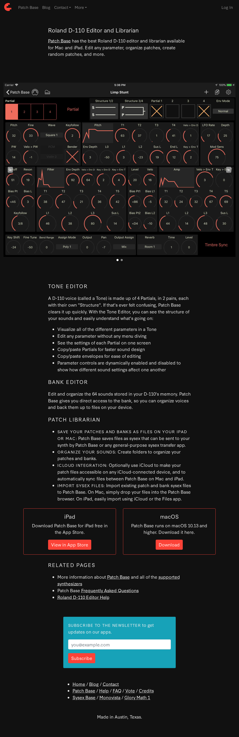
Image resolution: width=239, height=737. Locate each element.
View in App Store (69, 544)
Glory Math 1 (137, 697)
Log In (227, 7)
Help (104, 690)
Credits (146, 690)
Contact (111, 684)
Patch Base (28, 7)
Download (169, 544)
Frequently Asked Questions (110, 590)
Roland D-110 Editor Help (83, 597)
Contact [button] (61, 7)
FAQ (117, 690)
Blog (46, 7)
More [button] (79, 7)
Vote (130, 690)
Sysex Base (84, 697)
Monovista (109, 697)
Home (79, 684)
